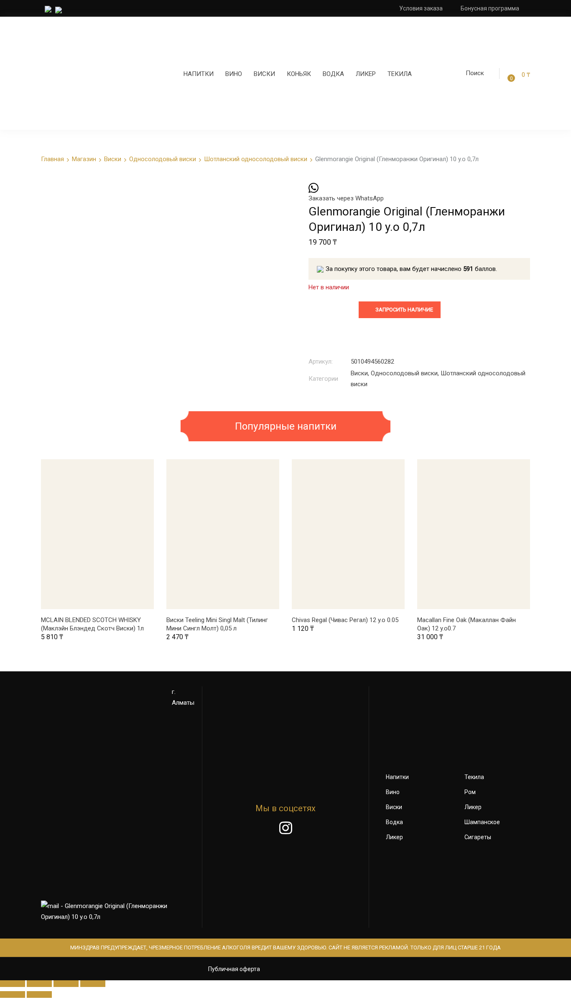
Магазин (84, 159)
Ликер (366, 74)
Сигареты (477, 837)
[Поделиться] (39, 983)
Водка (333, 74)
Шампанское (482, 822)
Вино (233, 74)
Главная (52, 159)
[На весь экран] (66, 983)
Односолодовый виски (162, 159)
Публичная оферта (234, 969)
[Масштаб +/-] (92, 983)
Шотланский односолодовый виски (255, 159)
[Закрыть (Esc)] (12, 983)
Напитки (199, 74)
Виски (264, 74)
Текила (399, 74)
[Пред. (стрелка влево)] (12, 994)
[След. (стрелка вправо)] (39, 994)
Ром (470, 792)
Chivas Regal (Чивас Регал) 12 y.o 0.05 (345, 620)
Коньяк (299, 74)
